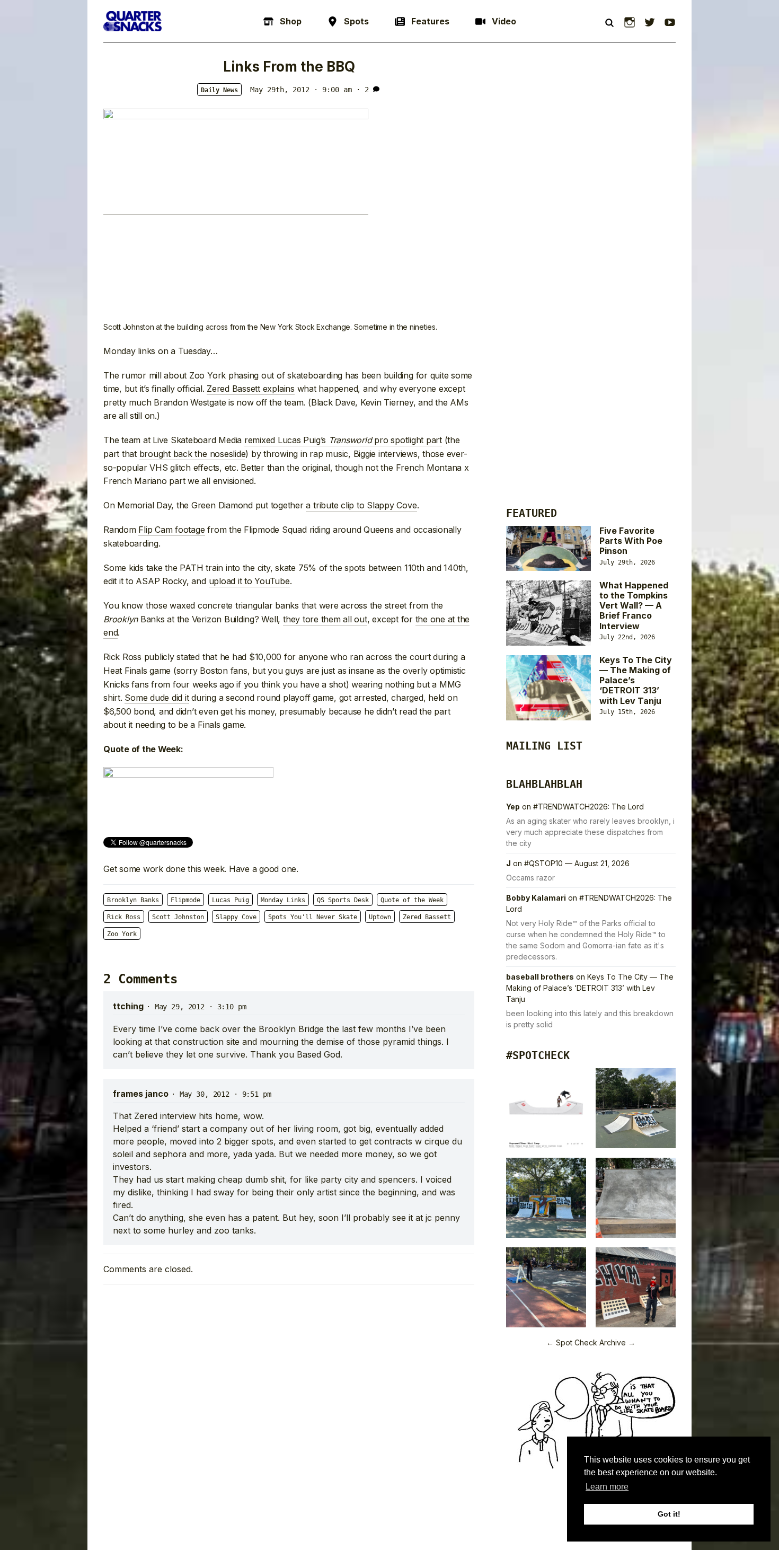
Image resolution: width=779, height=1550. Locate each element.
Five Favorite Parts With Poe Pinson (630, 540)
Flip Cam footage (171, 529)
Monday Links (283, 900)
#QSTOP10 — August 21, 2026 (577, 863)
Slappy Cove (236, 917)
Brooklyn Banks (133, 900)
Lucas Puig (230, 900)
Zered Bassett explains (251, 388)
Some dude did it (157, 697)
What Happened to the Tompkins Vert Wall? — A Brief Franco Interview (633, 605)
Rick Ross (123, 917)
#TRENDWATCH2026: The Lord (588, 806)
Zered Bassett (427, 917)
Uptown (380, 917)
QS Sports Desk (343, 900)
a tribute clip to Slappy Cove (361, 505)
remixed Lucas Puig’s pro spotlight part (343, 440)
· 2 (362, 89)
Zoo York (122, 934)
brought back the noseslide (192, 453)
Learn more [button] (607, 1486)
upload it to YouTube (249, 581)
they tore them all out (325, 619)
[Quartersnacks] (132, 21)
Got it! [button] (669, 1514)
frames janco (141, 1093)
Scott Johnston (178, 917)
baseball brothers (540, 976)
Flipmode (185, 900)
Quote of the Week (412, 900)
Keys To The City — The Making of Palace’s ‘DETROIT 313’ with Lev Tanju (590, 987)
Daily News (219, 90)
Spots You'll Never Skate (312, 917)
